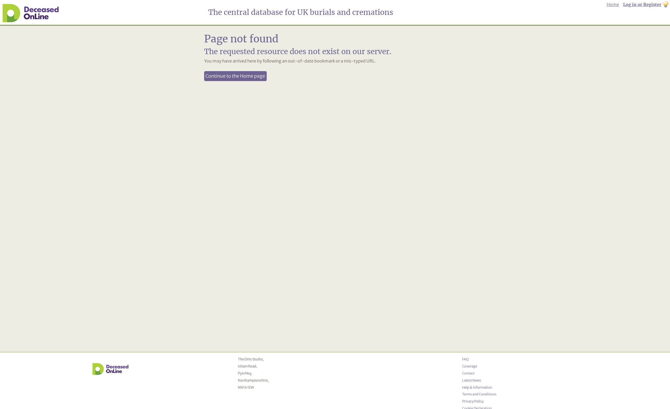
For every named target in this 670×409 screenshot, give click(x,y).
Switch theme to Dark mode (665, 5)
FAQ (465, 359)
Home (613, 4)
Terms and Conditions (479, 394)
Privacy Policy (473, 401)
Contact (468, 373)
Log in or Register (642, 4)
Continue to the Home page (235, 76)
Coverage (469, 366)
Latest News (471, 380)
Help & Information (477, 387)
